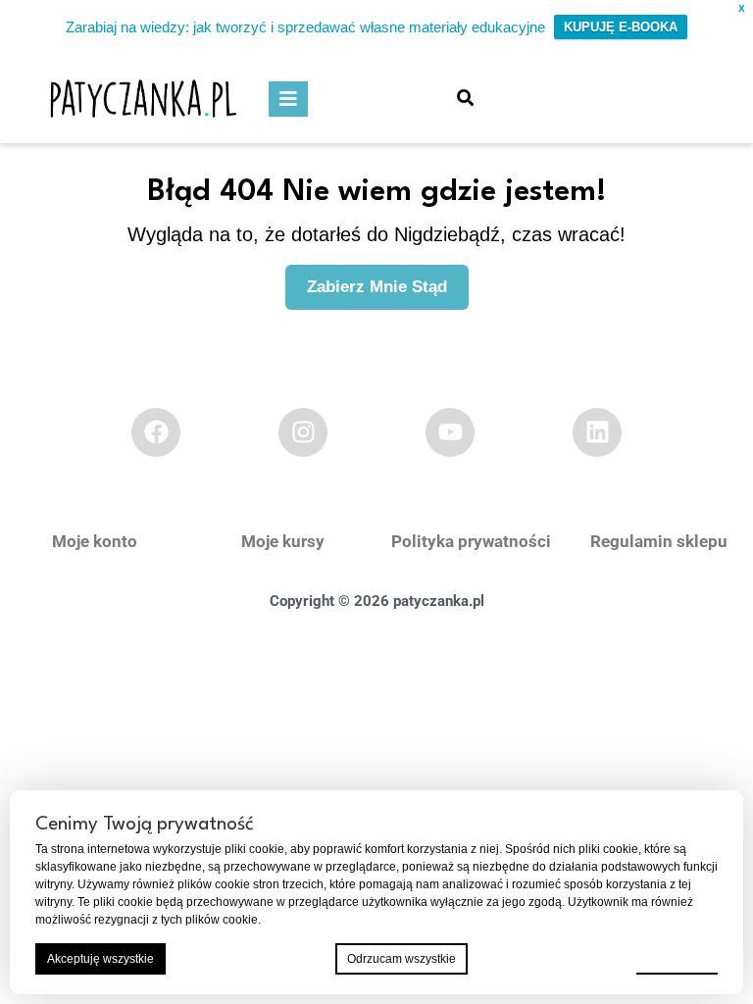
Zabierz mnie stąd (388, 280)
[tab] (288, 99)
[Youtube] (450, 432)
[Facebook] (155, 432)
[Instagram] (302, 432)
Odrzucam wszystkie (401, 959)
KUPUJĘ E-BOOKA (621, 27)
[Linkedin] (597, 432)
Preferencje (677, 958)
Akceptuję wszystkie (100, 959)
